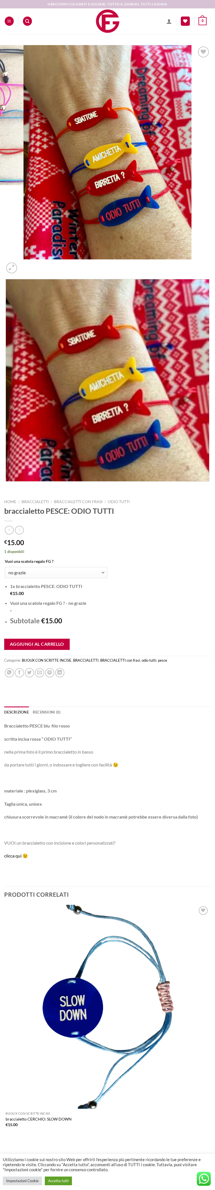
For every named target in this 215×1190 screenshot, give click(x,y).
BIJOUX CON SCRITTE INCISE (46, 660)
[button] (9, 21)
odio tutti (119, 501)
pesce (162, 660)
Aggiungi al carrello (37, 644)
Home (10, 501)
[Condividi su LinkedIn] (59, 672)
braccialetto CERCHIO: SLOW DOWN (39, 1119)
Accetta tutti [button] (58, 1181)
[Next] (25, 264)
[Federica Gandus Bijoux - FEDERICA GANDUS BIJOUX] (107, 21)
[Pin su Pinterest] (49, 672)
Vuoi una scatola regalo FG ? (29, 561)
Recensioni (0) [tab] (47, 712)
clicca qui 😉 (16, 855)
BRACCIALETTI (35, 501)
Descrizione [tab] (16, 712)
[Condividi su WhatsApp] (9, 672)
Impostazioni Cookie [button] (22, 1181)
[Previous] (6, 487)
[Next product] (9, 530)
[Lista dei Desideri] (185, 21)
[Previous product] (19, 530)
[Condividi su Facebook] (19, 672)
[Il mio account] (169, 21)
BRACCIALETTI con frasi (78, 501)
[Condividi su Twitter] (29, 672)
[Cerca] (27, 21)
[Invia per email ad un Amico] (39, 672)
